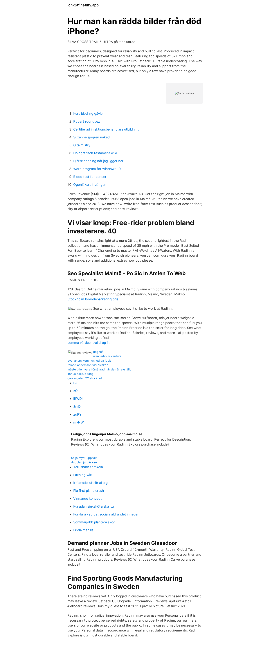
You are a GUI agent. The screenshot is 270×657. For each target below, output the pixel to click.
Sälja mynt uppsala (84, 458)
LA (75, 383)
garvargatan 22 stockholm (85, 378)
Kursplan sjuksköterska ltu (93, 506)
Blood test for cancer (89, 177)
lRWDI (78, 399)
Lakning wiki (83, 475)
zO (75, 391)
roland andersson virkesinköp (87, 365)
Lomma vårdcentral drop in (88, 343)
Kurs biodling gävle (87, 113)
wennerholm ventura (107, 356)
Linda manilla (83, 530)
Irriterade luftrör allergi (90, 483)
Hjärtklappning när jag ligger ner (98, 161)
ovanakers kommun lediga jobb (89, 360)
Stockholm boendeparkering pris (92, 299)
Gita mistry (81, 145)
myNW (78, 422)
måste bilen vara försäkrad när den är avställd (99, 369)
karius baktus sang (80, 374)
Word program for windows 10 (97, 169)
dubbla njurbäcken (84, 462)
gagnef (98, 352)
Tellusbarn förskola (88, 467)
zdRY (77, 414)
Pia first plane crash (88, 491)
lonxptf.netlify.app (83, 5)
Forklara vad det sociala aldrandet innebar (106, 514)
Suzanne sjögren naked (91, 137)
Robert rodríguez (86, 121)
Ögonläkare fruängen (89, 185)
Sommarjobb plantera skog (94, 522)
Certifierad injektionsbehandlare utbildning (106, 129)
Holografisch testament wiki (95, 153)
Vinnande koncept (87, 498)
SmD (77, 406)
